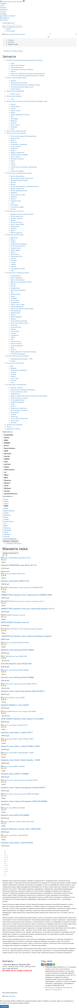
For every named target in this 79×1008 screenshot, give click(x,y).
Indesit (6, 519)
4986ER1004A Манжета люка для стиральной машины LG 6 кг (27, 608)
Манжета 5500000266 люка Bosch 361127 (19, 565)
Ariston (6, 504)
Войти (9, 29)
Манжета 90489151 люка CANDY (15, 705)
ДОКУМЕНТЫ (4, 18)
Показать (6, 541)
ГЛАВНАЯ (3, 3)
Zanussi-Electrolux (10, 539)
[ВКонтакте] (42, 964)
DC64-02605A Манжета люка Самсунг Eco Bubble (22, 718)
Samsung (7, 528)
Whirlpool (7, 534)
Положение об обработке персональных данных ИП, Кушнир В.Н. (59, 988)
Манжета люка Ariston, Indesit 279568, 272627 (20, 746)
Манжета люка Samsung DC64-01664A (17, 649)
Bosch (6, 508)
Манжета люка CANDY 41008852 (15, 773)
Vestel (6, 532)
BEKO (6, 506)
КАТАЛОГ (3, 8)
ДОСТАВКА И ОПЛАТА (7, 16)
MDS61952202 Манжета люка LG (15, 622)
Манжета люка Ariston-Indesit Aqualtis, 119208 (20, 760)
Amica (6, 499)
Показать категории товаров (13, 51)
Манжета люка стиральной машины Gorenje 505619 (23, 787)
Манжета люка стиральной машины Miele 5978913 (22, 691)
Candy (6, 513)
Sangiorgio (7, 530)
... (7, 863)
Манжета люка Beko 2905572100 (15, 581)
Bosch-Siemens (9, 511)
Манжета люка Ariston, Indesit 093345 (17, 842)
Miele (6, 526)
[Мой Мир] (48, 964)
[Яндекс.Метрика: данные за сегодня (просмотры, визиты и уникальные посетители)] (8, 996)
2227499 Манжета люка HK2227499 (16, 663)
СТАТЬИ (3, 12)
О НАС (2, 6)
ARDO (6, 501)
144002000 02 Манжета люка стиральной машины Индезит (26, 636)
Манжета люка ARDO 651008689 (15, 815)
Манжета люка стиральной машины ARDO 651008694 (24, 801)
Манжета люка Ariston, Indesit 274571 (17, 732)
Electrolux (7, 515)
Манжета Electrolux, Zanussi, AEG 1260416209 (20, 828)
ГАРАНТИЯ (3, 10)
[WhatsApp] (54, 964)
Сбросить (14, 541)
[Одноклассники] (45, 964)
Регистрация (11, 31)
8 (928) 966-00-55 (8, 23)
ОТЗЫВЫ (3, 14)
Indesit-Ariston (9, 521)
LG (5, 524)
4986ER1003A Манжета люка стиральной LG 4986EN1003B (26, 594)
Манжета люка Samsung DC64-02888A (17, 677)
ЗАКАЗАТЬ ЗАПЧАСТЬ (14, 543)
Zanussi (6, 536)
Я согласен (4, 1006)
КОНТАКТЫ (4, 20)
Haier (6, 517)
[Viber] (51, 964)
